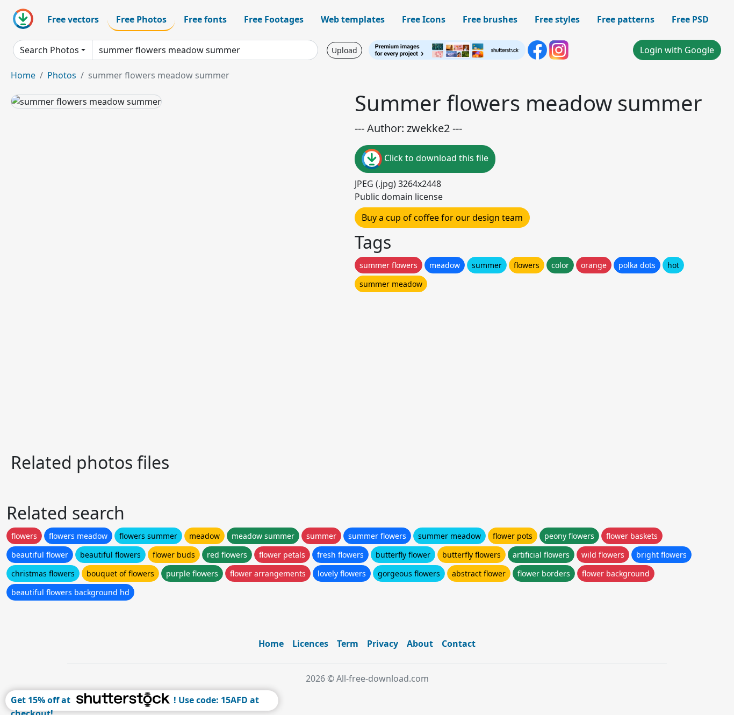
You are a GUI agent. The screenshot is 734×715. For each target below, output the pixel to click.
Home (23, 75)
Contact (459, 643)
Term (347, 643)
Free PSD (690, 19)
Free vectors (73, 19)
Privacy (382, 643)
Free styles (557, 19)
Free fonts (205, 19)
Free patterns (625, 19)
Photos (61, 75)
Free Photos (141, 19)
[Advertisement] (332, 369)
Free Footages (274, 19)
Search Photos (49, 50)
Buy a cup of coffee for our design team (442, 217)
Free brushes (490, 19)
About (420, 643)
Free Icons (423, 19)
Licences (310, 643)
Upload (344, 50)
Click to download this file (435, 158)
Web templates (353, 19)
